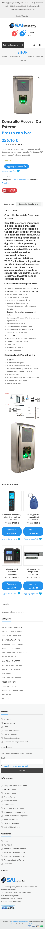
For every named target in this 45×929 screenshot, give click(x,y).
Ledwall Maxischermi (12, 827)
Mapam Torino (9, 797)
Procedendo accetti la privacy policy (16, 766)
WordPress (31, 924)
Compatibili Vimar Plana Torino (15, 785)
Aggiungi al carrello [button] (11, 531)
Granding (5, 183)
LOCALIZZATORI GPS (11, 669)
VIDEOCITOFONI (9, 682)
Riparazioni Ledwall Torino (14, 860)
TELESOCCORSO (9, 686)
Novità (5, 699)
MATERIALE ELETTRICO (12, 644)
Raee (6, 727)
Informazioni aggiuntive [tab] (28, 204)
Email (3, 758)
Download (8, 864)
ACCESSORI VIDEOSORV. (12, 631)
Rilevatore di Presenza (12, 570)
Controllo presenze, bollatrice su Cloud (11, 515)
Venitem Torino (10, 789)
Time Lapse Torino (11, 819)
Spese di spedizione (12, 738)
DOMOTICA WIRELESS (11, 657)
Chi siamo (8, 719)
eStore (12, 924)
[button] (39, 78)
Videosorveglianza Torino (14, 808)
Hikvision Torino (10, 793)
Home (4, 56)
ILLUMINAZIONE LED (11, 640)
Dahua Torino (9, 804)
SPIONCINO (7, 694)
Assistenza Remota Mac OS (14, 852)
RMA (6, 841)
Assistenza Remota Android (14, 856)
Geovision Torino (10, 801)
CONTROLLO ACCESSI (16, 56)
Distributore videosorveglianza (16, 816)
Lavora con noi (9, 723)
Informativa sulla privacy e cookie (17, 742)
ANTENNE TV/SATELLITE (12, 678)
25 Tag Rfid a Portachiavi (33, 515)
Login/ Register (22, 16)
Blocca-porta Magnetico (33, 570)
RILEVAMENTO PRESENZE (13, 665)
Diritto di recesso (10, 734)
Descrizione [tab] (9, 204)
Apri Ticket (8, 845)
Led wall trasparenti (11, 823)
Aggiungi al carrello (15, 166)
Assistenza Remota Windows (15, 849)
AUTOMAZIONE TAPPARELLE (14, 652)
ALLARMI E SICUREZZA (11, 636)
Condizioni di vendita (12, 730)
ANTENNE (6, 673)
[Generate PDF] (8, 192)
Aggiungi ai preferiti (9, 171)
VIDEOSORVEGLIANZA (11, 627)
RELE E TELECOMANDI (11, 648)
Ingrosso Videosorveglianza (14, 812)
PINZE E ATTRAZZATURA (12, 690)
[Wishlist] (14, 34)
